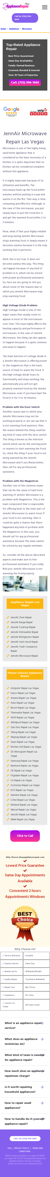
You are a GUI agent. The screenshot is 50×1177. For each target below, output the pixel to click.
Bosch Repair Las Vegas (23, 708)
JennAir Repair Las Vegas (24, 815)
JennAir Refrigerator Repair (25, 637)
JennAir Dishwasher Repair (24, 632)
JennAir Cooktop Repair (23, 627)
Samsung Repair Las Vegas (25, 761)
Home (3, 28)
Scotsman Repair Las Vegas (25, 785)
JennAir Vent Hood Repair (24, 642)
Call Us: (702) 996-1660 (23, 18)
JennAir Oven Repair (21, 618)
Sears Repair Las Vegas (23, 742)
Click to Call (25, 836)
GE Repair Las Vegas (21, 771)
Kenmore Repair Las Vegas (24, 766)
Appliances (14, 28)
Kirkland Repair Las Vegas (24, 805)
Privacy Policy (21, 1148)
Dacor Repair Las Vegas (23, 693)
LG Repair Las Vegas (21, 780)
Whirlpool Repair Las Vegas (25, 723)
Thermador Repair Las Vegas (26, 713)
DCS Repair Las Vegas (22, 790)
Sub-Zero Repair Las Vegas (25, 727)
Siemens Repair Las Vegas (24, 795)
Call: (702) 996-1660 (25, 82)
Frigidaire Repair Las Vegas (25, 776)
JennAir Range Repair (22, 622)
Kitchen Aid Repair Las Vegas (26, 747)
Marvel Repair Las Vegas (23, 810)
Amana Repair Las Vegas (23, 698)
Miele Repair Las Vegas (23, 820)
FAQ (9, 1148)
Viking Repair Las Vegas (23, 732)
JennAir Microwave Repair (24, 656)
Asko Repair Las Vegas (22, 703)
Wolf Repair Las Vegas (22, 718)
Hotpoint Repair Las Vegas (25, 688)
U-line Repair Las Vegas (23, 800)
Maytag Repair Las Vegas (24, 737)
